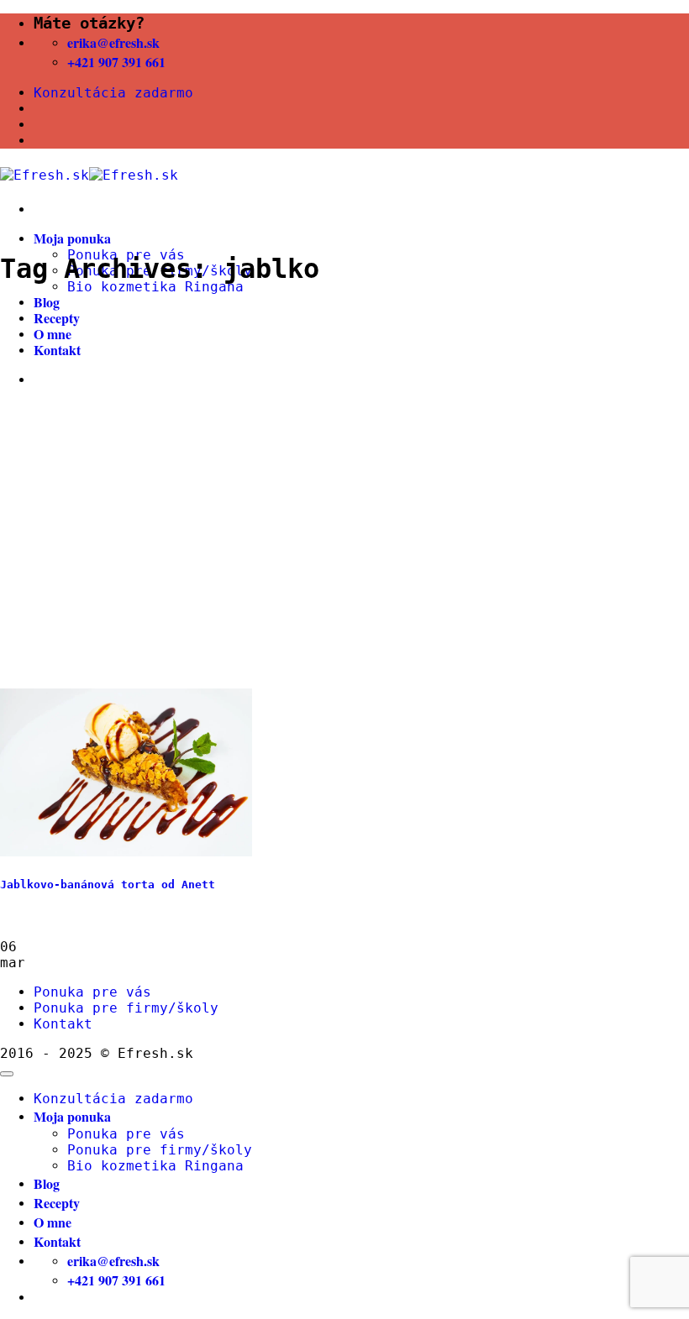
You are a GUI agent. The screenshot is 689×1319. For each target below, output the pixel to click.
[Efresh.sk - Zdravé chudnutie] (89, 175)
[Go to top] (6, 1073)
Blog (47, 301)
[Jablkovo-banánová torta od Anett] (126, 852)
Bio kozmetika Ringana (155, 287)
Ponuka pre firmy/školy (126, 1008)
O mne (52, 333)
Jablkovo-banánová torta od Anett (107, 884)
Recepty (57, 317)
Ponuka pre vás (92, 992)
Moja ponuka (72, 238)
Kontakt (57, 349)
